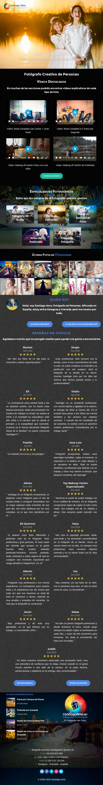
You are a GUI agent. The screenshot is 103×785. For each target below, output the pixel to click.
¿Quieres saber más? (39, 324)
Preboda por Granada (27, 710)
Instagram (64, 255)
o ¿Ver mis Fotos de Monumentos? (81, 324)
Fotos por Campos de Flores (30, 699)
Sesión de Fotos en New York (30, 721)
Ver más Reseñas (25, 683)
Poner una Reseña (78, 683)
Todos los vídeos (51, 176)
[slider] (16, 121)
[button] (7, 34)
